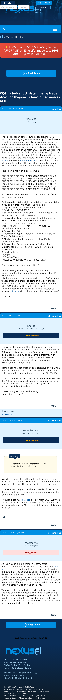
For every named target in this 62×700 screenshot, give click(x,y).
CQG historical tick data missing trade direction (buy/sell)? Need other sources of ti (30, 97)
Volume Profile (27, 160)
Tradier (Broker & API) (14, 675)
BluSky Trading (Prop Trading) (17, 665)
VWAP (4, 160)
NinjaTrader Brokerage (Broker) (18, 668)
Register (8, 3)
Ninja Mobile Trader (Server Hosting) (20, 672)
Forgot (43, 7)
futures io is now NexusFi (15, 659)
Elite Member (32, 335)
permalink (56, 109)
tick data (14, 291)
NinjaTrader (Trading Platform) (18, 678)
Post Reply (23, 72)
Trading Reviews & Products (16, 662)
